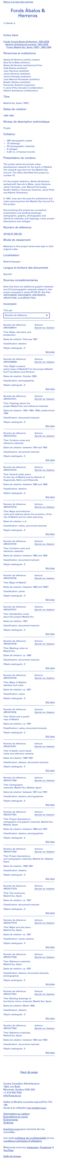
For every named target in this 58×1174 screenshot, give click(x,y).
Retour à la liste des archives (18, 2)
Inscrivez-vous (11, 1129)
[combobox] (26, 315)
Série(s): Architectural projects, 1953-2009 (26, 44)
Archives (8, 1123)
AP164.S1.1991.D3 (12, 234)
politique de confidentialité (30, 1138)
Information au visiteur (16, 1114)
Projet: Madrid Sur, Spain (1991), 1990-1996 (28, 47)
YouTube (8, 1150)
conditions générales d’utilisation (22, 1141)
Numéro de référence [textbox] (16, 315)
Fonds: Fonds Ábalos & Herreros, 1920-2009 (26, 42)
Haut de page (29, 1072)
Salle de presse (12, 1156)
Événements (10, 1120)
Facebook (45, 1147)
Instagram (33, 1147)
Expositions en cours (15, 1117)
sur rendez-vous (36, 1108)
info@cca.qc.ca (12, 1096)
